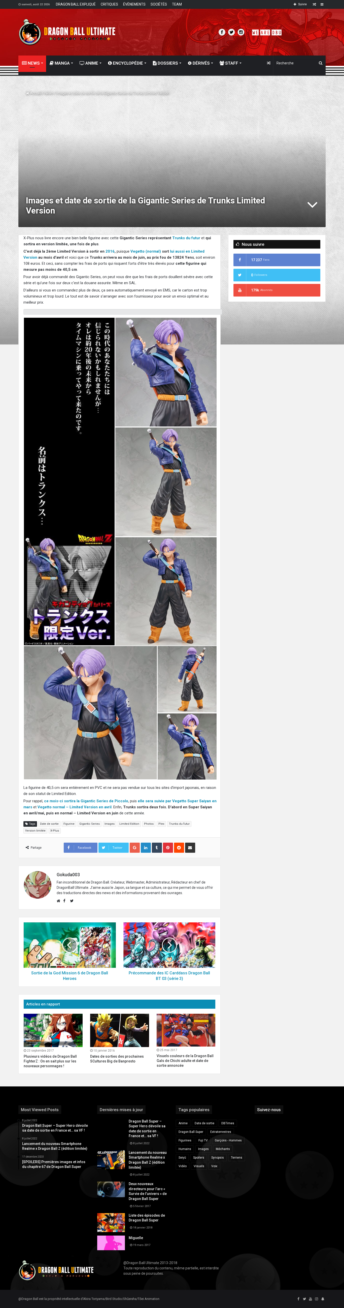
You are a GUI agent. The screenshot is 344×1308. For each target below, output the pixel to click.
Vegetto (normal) (145, 251)
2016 (110, 251)
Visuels (199, 1166)
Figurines (185, 1140)
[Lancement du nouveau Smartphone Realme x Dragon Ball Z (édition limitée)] (111, 1159)
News (49, 93)
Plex (161, 823)
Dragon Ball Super (191, 1132)
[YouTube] (310, 1299)
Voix (214, 1166)
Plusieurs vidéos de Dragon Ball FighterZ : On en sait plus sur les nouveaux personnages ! (50, 1061)
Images (110, 823)
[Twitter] (304, 1299)
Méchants (223, 1149)
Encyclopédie (127, 63)
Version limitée (35, 830)
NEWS (33, 63)
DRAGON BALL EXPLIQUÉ (76, 4)
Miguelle (136, 1238)
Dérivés (201, 63)
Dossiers (167, 63)
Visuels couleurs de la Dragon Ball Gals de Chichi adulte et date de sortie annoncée (185, 1060)
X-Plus (54, 830)
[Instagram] (317, 1299)
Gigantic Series (89, 823)
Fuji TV (203, 1140)
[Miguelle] (111, 1243)
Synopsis (217, 1157)
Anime (91, 63)
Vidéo (183, 1166)
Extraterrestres (220, 1132)
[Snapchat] (323, 1299)
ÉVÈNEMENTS (134, 4)
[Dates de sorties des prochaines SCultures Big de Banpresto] (119, 1030)
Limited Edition (129, 823)
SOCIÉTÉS (159, 4)
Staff (231, 63)
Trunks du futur (186, 238)
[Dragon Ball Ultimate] (67, 32)
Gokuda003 (68, 874)
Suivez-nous (269, 1109)
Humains (185, 1149)
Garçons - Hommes (228, 1140)
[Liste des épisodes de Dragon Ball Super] (111, 1222)
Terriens (236, 1157)
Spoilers (198, 1157)
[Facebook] (298, 1299)
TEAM (177, 4)
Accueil (35, 93)
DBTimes (227, 1123)
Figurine (69, 823)
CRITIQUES (109, 4)
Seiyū (182, 1157)
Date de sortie (49, 823)
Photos (149, 823)
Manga (62, 63)
